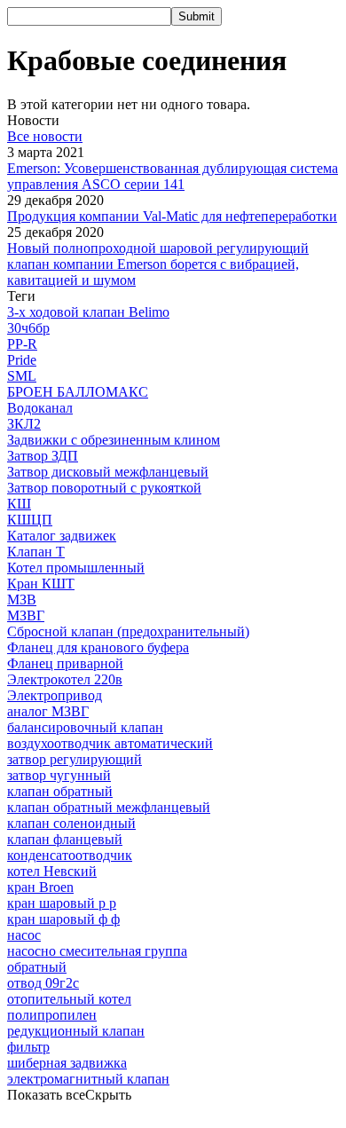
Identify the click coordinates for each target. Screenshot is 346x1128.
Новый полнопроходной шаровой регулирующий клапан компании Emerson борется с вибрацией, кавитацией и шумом (158, 264)
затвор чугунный (59, 775)
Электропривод (54, 695)
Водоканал (40, 407)
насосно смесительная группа (97, 950)
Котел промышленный (76, 567)
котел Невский (52, 871)
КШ (19, 503)
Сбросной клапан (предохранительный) (128, 631)
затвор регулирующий (74, 759)
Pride (21, 359)
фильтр (28, 1046)
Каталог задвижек (61, 535)
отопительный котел (69, 998)
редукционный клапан (76, 1030)
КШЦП (29, 519)
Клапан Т (36, 551)
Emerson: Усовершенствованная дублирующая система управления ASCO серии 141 (172, 176)
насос (24, 935)
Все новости (45, 136)
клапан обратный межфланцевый (108, 807)
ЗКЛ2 (24, 423)
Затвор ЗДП (42, 455)
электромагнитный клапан (88, 1078)
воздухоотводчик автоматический (110, 743)
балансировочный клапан (85, 727)
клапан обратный (60, 791)
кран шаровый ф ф (63, 919)
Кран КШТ (41, 583)
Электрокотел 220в (64, 679)
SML (21, 375)
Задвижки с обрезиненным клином (113, 439)
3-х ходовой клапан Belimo (88, 311)
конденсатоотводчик (69, 855)
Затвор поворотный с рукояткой (104, 487)
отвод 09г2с (43, 982)
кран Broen (40, 887)
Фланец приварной (65, 663)
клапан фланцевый (64, 839)
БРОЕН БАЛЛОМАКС (77, 391)
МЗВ (21, 599)
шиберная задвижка (67, 1062)
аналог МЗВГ (48, 711)
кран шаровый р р (61, 903)
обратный (37, 966)
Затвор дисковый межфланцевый (107, 471)
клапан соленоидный (71, 823)
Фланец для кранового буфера (98, 647)
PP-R (22, 343)
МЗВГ (25, 615)
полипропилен (52, 1014)
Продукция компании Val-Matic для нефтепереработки (172, 216)
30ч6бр (28, 327)
